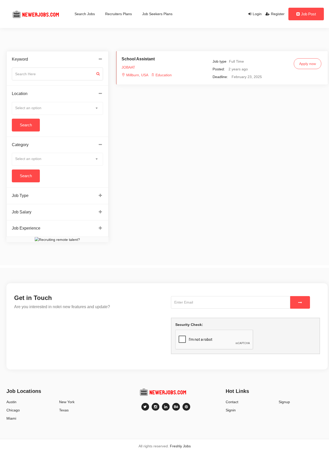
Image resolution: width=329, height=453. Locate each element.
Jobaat (128, 67)
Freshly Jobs (180, 446)
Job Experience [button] (26, 228)
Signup (284, 402)
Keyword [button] (20, 59)
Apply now (307, 64)
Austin (11, 402)
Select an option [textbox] (28, 108)
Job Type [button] (20, 195)
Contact (232, 402)
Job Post (308, 14)
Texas (64, 410)
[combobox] (57, 108)
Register (278, 14)
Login (257, 14)
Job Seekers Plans (157, 14)
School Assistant (138, 59)
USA (144, 75)
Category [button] (20, 145)
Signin (231, 410)
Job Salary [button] (21, 212)
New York (67, 402)
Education (164, 75)
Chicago (13, 410)
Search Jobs (85, 14)
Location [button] (20, 93)
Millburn (132, 75)
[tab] (57, 59)
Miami (11, 418)
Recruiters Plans (118, 14)
